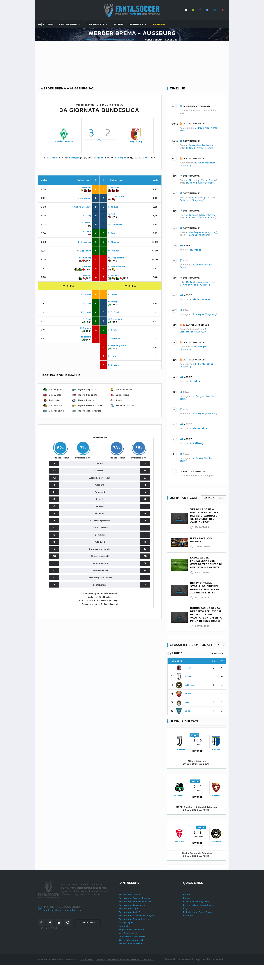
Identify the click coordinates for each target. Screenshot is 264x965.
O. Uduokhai (115, 224)
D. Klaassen (85, 242)
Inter (187, 702)
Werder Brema (63, 141)
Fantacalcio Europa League (134, 919)
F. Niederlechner (117, 266)
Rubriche (136, 24)
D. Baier (112, 233)
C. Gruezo (113, 365)
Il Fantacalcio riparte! (201, 539)
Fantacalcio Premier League (134, 898)
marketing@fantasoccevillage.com (63, 910)
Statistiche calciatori (131, 940)
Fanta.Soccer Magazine (196, 901)
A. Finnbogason (117, 345)
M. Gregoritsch (116, 257)
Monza (179, 841)
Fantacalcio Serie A (130, 894)
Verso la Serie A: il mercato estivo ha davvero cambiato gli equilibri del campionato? (204, 515)
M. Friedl (86, 222)
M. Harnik (86, 336)
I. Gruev (87, 303)
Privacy (100, 959)
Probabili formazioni (131, 943)
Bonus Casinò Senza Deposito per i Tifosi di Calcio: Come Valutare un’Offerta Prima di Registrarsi (206, 614)
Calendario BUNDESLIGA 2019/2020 (119, 39)
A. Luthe (112, 294)
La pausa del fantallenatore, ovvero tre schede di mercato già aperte (206, 562)
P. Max (111, 213)
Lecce (188, 710)
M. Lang (87, 215)
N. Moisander (84, 198)
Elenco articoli (213, 497)
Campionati (95, 24)
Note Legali (87, 959)
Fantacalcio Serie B (130, 912)
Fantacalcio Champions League (136, 915)
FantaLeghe (68, 24)
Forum (118, 24)
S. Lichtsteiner (116, 196)
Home (89, 39)
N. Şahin (87, 231)
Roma (187, 693)
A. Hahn (112, 356)
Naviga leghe (126, 922)
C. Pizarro (85, 328)
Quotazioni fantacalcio (132, 936)
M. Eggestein (84, 250)
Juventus (190, 676)
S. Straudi (85, 312)
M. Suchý (113, 301)
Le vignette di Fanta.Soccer (199, 905)
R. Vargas (74, 157)
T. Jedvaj (113, 206)
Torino (216, 795)
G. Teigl (112, 329)
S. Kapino (86, 294)
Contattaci (87, 922)
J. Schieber (114, 338)
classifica (217, 653)
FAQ (185, 908)
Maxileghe (124, 926)
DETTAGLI (197, 751)
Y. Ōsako (52, 157)
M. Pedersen (115, 319)
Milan (187, 667)
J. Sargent (97, 157)
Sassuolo (179, 795)
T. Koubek (113, 187)
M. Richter (113, 250)
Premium (159, 24)
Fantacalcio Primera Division (135, 901)
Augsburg (135, 141)
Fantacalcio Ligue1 (129, 908)
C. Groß (87, 319)
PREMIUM (188, 915)
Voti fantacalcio (128, 933)
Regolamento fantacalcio (133, 929)
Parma (216, 749)
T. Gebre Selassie (81, 206)
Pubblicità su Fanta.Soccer (198, 912)
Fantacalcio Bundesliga (132, 905)
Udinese (189, 685)
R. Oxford (113, 312)
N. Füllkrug (85, 257)
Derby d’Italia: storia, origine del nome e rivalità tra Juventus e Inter (204, 588)
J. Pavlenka (85, 187)
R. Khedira (114, 242)
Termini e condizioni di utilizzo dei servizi (130, 959)
